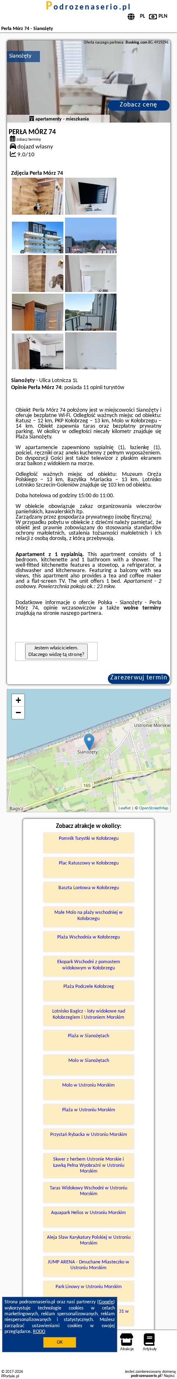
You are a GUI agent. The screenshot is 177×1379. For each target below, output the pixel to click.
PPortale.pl (10, 1376)
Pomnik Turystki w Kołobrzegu (89, 838)
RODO (39, 1331)
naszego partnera (81, 613)
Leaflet (125, 808)
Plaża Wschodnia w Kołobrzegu (88, 937)
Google (106, 1302)
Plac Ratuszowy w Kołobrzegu (89, 863)
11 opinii (92, 388)
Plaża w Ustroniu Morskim (88, 1110)
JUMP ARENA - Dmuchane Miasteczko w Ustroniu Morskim (88, 1265)
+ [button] (18, 700)
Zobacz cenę (138, 105)
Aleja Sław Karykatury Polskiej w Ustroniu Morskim (88, 1240)
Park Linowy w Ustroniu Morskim (89, 1286)
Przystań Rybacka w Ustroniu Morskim (88, 1134)
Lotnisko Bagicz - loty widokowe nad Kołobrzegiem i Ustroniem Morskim (88, 1014)
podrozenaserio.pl (88, 7)
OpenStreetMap (153, 808)
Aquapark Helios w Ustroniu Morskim (88, 1212)
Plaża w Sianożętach (88, 1036)
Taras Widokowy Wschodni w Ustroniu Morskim (88, 1191)
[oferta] (31, 119)
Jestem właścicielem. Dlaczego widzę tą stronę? (56, 651)
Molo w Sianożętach (88, 1060)
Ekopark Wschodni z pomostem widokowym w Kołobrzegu (88, 965)
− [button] (18, 712)
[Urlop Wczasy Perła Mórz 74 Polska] (49, 245)
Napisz (169, 1376)
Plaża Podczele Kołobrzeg (88, 986)
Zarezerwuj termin (138, 677)
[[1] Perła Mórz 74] (88, 81)
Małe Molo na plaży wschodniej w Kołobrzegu (88, 915)
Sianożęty (20, 56)
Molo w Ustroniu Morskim (88, 1085)
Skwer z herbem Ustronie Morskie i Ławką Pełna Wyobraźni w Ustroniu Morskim (88, 1165)
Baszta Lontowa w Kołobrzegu (88, 887)
